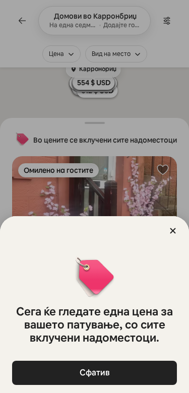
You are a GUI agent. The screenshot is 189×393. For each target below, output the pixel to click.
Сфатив (95, 372)
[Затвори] (173, 231)
